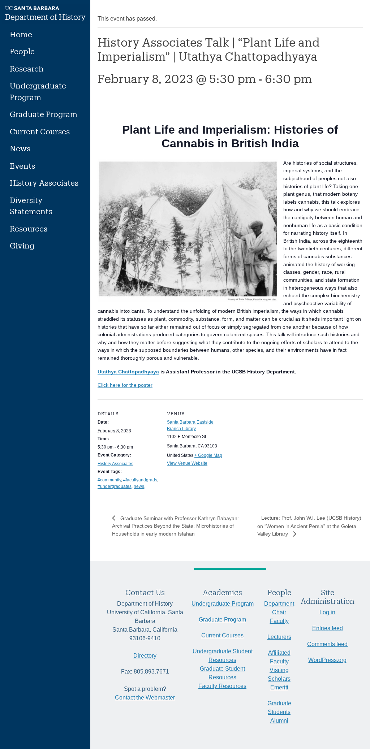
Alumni (279, 721)
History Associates (44, 182)
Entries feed (327, 628)
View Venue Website (187, 463)
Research (27, 68)
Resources (28, 228)
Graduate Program (43, 113)
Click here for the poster (125, 385)
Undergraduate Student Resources (223, 655)
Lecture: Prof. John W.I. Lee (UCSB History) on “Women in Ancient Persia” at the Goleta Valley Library (309, 526)
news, (139, 486)
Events (22, 165)
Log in (327, 612)
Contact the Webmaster (145, 697)
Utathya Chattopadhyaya (128, 371)
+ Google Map (208, 455)
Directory (144, 656)
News (20, 148)
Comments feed (327, 644)
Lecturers (279, 637)
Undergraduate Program (38, 91)
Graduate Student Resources (222, 673)
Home (21, 34)
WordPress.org (327, 660)
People (22, 51)
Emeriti (279, 687)
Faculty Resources (222, 686)
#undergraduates (115, 486)
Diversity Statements (31, 205)
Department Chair (279, 608)
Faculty (279, 621)
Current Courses (40, 131)
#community (109, 479)
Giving (22, 245)
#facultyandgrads (140, 479)
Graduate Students (279, 707)
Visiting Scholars (279, 674)
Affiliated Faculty (279, 657)
